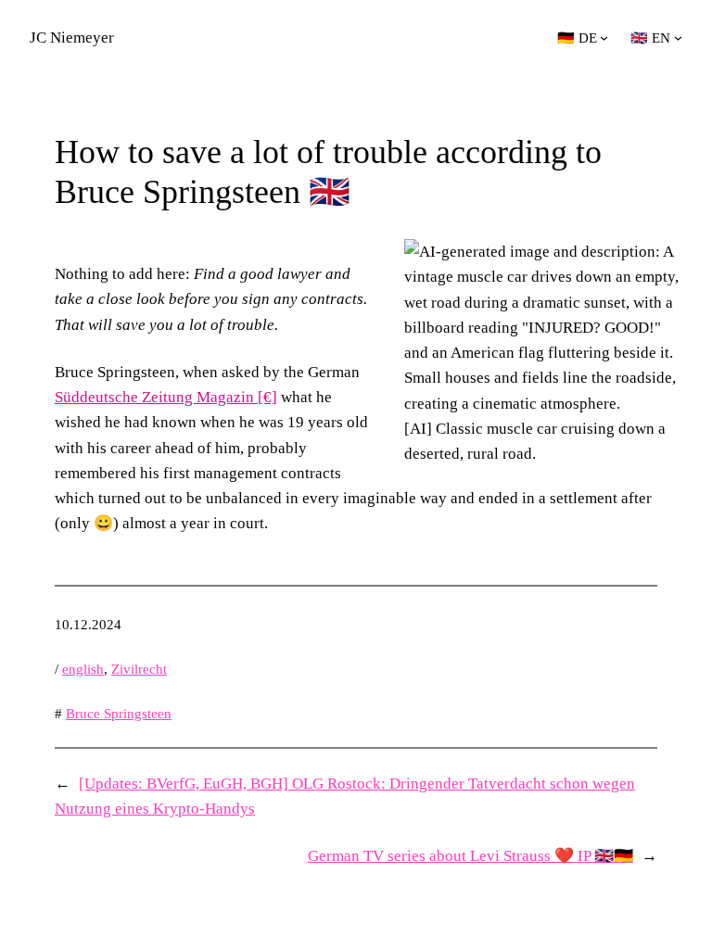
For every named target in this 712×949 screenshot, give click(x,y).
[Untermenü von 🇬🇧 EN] (678, 37)
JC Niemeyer (72, 37)
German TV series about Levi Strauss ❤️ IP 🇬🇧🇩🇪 (470, 856)
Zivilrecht (139, 669)
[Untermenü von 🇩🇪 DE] (604, 37)
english (83, 669)
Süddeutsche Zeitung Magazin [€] (166, 397)
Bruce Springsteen (119, 713)
